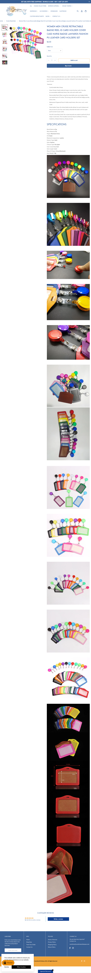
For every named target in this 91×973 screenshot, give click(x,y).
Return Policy (51, 947)
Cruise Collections (40, 6)
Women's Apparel (53, 6)
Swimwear (33, 11)
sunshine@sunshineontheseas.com (79, 944)
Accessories (43, 11)
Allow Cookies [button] (21, 967)
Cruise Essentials (11, 21)
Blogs (47, 16)
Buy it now (68, 66)
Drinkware (54, 11)
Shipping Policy (52, 944)
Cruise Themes (66, 6)
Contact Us (56, 16)
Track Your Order (31, 944)
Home (28, 939)
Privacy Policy (52, 942)
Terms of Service (52, 939)
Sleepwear (63, 11)
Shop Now (29, 942)
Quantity (49, 56)
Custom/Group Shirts (37, 16)
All (31, 6)
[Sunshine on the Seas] (16, 11)
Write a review (58, 919)
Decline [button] (6, 967)
